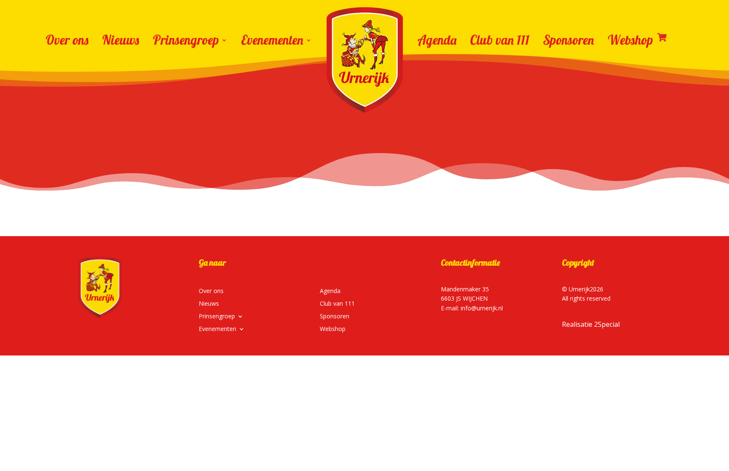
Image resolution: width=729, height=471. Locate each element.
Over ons (67, 40)
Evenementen (272, 40)
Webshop (630, 40)
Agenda (436, 40)
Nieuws (120, 40)
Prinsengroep (186, 40)
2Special (607, 324)
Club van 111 (499, 40)
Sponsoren (568, 40)
